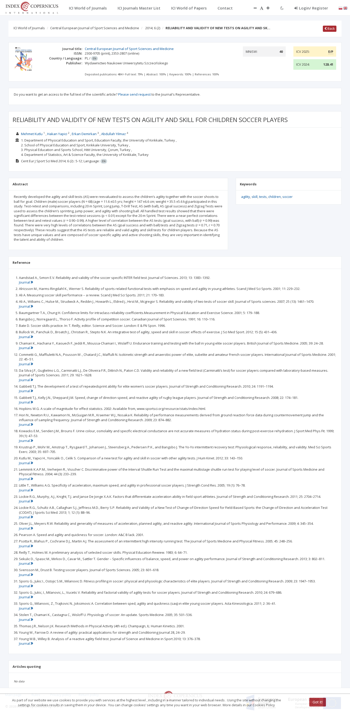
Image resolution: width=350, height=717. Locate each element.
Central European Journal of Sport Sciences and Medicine (94, 28)
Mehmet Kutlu (32, 134)
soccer (287, 196)
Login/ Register (313, 8)
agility (245, 196)
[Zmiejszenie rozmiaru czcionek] (252, 8)
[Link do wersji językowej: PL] (340, 7)
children (274, 196)
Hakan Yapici (57, 134)
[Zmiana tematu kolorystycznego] (282, 8)
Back (331, 28)
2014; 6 (152, 28)
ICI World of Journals (29, 28)
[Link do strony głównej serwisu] (32, 7)
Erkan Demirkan (84, 134)
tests (263, 196)
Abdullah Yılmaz (113, 134)
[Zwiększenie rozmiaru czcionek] (270, 8)
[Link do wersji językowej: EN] (345, 7)
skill (255, 196)
